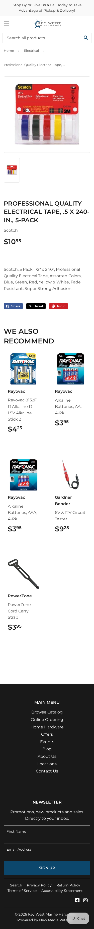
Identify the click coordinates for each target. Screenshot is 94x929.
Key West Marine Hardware (52, 914)
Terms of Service (22, 891)
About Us (47, 756)
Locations (47, 764)
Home (9, 51)
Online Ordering (47, 719)
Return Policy (68, 885)
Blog (47, 749)
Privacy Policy (39, 885)
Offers (47, 734)
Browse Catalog (47, 712)
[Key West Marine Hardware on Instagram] (85, 900)
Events (47, 741)
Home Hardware (47, 727)
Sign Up (47, 868)
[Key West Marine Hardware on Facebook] (77, 900)
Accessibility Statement (62, 891)
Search (16, 885)
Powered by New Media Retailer (45, 920)
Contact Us (47, 771)
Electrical (31, 51)
